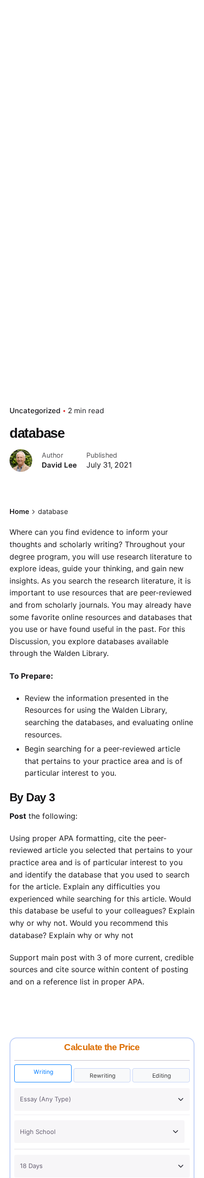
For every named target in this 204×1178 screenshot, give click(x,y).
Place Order (169, 70)
